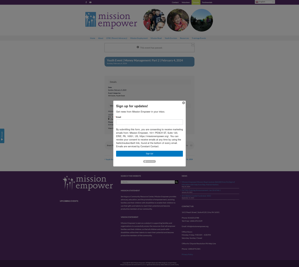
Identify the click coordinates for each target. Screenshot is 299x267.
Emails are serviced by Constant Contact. (137, 146)
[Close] (183, 102)
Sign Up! (149, 154)
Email (118, 117)
